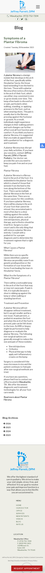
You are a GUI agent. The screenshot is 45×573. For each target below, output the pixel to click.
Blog (18, 522)
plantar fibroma (13, 75)
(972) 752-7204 (30, 16)
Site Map (11, 561)
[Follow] (22, 20)
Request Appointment (27, 568)
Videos (19, 519)
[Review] (26, 20)
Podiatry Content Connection (33, 557)
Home (18, 505)
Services (20, 513)
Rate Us (19, 524)
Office (19, 511)
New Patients (22, 516)
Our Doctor (22, 508)
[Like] (18, 20)
